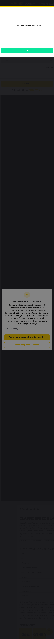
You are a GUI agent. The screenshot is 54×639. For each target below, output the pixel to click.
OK (27, 50)
